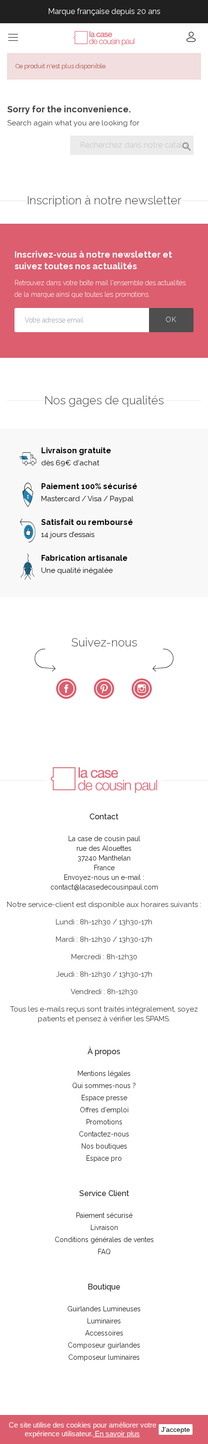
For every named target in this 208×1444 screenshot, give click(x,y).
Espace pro (104, 1158)
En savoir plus (116, 1433)
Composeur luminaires (104, 1357)
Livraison (104, 1227)
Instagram (142, 688)
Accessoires (104, 1333)
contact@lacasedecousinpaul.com (104, 887)
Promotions (104, 1122)
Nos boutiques (104, 1146)
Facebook (66, 688)
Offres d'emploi (104, 1110)
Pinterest (104, 688)
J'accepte (175, 1429)
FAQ (104, 1252)
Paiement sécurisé (104, 1215)
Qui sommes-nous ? (104, 1086)
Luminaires (104, 1321)
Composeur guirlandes (104, 1345)
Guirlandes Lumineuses (104, 1309)
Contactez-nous (104, 1134)
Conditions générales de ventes (104, 1240)
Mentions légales (104, 1073)
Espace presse (104, 1098)
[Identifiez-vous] (191, 40)
